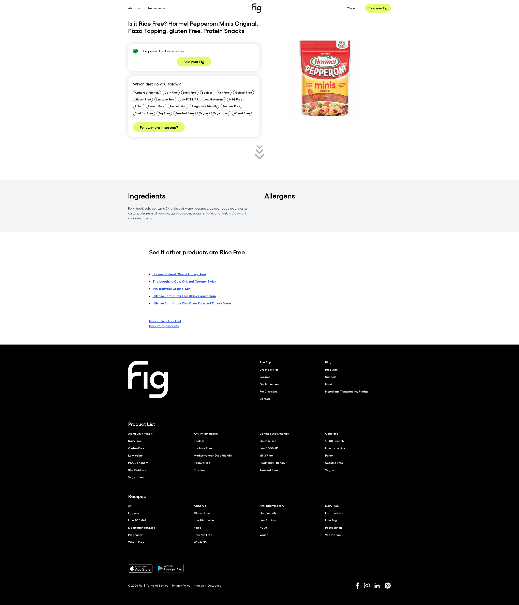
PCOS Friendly (138, 462)
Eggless (207, 92)
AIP (130, 505)
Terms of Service (157, 585)
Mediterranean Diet (141, 527)
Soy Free (164, 113)
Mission (330, 384)
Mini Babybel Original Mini (171, 288)
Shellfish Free (144, 113)
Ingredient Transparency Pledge (347, 391)
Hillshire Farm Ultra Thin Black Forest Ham (184, 296)
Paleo (139, 106)
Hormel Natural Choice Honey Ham (179, 274)
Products (331, 369)
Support (331, 376)
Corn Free (171, 92)
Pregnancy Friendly (204, 106)
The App (352, 8)
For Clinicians (268, 391)
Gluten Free (143, 99)
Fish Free (224, 92)
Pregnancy (135, 534)
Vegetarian (220, 113)
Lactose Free (165, 99)
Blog (328, 362)
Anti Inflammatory (206, 433)
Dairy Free (190, 92)
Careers (265, 398)
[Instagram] (367, 585)
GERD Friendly (334, 440)
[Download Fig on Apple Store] (140, 568)
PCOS (264, 527)
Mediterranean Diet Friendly (213, 455)
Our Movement (270, 384)
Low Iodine (135, 455)
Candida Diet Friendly (274, 433)
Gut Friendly (268, 512)
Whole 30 (200, 542)
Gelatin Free (243, 92)
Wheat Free (242, 113)
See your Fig (378, 8)
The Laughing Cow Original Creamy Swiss (184, 281)
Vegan (203, 113)
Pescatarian (178, 106)
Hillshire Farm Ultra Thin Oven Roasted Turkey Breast (192, 303)
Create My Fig (269, 369)
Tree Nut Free (184, 113)
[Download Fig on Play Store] (170, 568)
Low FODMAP (189, 99)
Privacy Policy (181, 585)
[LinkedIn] (377, 585)
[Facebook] (357, 586)
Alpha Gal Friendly (147, 92)
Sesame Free (231, 106)
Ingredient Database (207, 585)
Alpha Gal (200, 505)
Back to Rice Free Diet (165, 321)
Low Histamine (214, 99)
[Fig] (256, 8)
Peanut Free (156, 106)
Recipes (265, 376)
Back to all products (164, 326)
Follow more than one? (159, 127)
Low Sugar (332, 520)
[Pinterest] (388, 586)
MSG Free (235, 99)
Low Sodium (268, 520)
